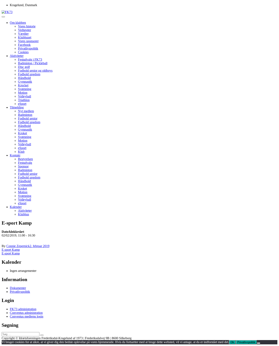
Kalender (16, 207)
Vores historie (27, 26)
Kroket (22, 133)
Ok (232, 342)
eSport (22, 103)
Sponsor (23, 166)
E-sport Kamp (11, 249)
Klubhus (23, 214)
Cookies (23, 52)
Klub (21, 151)
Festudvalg (25, 162)
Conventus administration (26, 312)
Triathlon (24, 100)
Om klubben (18, 22)
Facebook (24, 44)
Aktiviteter (16, 56)
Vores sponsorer (28, 41)
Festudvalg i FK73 (30, 59)
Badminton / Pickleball (32, 63)
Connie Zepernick (18, 246)
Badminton (25, 114)
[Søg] (42, 335)
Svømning (24, 89)
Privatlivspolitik (28, 48)
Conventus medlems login (26, 316)
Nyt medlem (26, 111)
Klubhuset (24, 37)
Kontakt (15, 155)
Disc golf (24, 67)
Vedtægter (24, 30)
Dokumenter (18, 288)
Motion (22, 92)
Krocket (23, 85)
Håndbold (24, 78)
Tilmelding (17, 107)
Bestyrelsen (25, 159)
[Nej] (258, 343)
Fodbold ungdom (29, 74)
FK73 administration (23, 309)
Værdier (23, 33)
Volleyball (24, 96)
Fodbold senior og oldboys (35, 70)
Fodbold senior (27, 118)
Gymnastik (25, 81)
